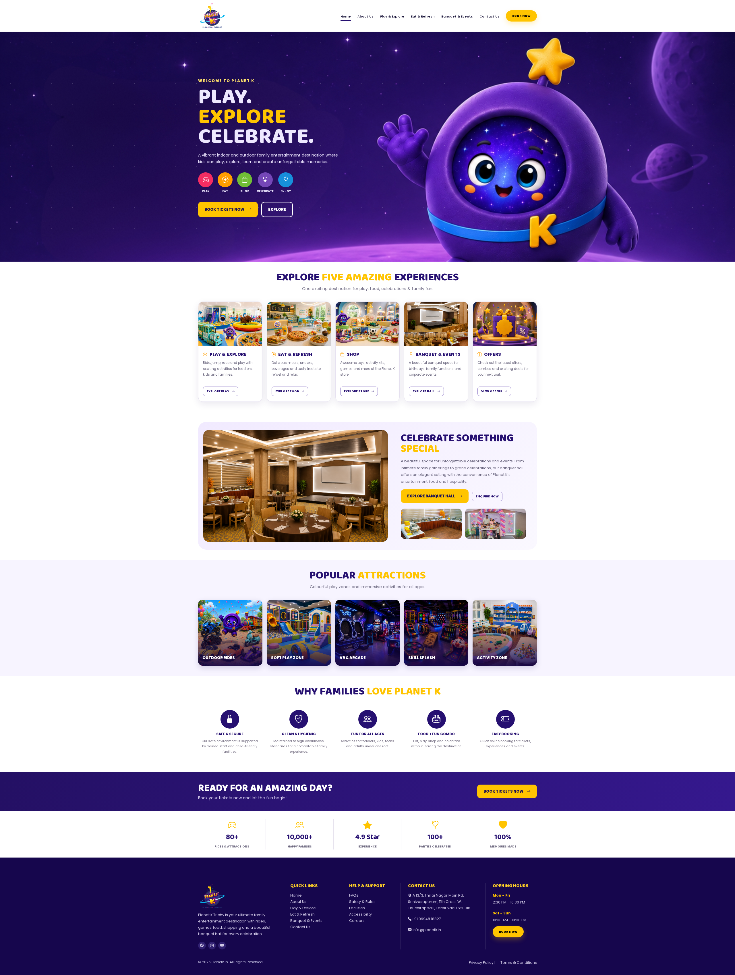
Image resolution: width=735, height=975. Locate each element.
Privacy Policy (481, 962)
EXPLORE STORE (356, 391)
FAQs (353, 895)
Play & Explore (392, 16)
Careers (357, 920)
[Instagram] (212, 945)
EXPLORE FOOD (287, 391)
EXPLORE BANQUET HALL (431, 496)
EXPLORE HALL (424, 391)
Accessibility (360, 914)
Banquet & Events (457, 16)
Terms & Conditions (518, 962)
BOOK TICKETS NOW (224, 209)
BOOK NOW (508, 932)
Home (346, 16)
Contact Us (300, 926)
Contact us (489, 16)
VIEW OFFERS (491, 391)
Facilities (357, 908)
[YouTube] (222, 945)
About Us (365, 16)
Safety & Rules (362, 901)
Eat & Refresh (423, 16)
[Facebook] (202, 945)
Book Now (521, 16)
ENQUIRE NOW (487, 496)
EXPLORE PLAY (218, 391)
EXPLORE (277, 209)
